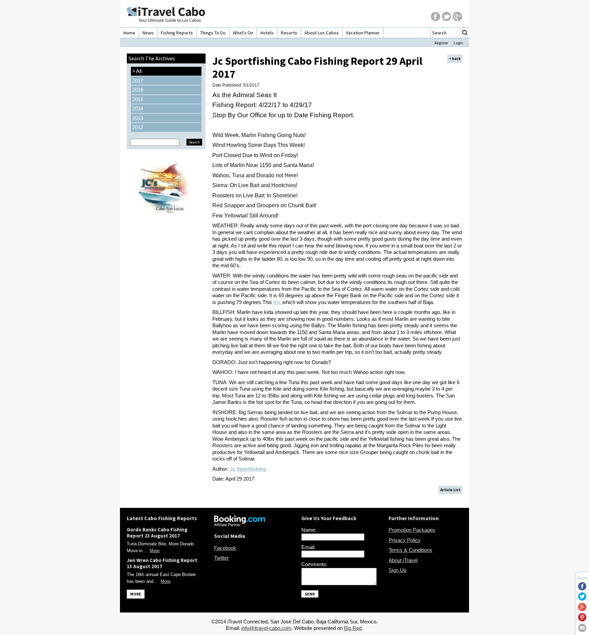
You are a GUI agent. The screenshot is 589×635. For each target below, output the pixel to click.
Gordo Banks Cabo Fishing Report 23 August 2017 (157, 532)
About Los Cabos (321, 33)
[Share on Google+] (582, 609)
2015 (137, 99)
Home (129, 33)
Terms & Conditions (410, 550)
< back (454, 58)
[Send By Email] (582, 630)
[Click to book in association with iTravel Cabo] (239, 524)
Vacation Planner (363, 33)
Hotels (267, 33)
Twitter (221, 558)
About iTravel (403, 560)
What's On (243, 33)
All (136, 71)
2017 (137, 81)
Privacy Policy (405, 540)
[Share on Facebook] (582, 588)
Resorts (289, 33)
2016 (137, 90)
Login (458, 42)
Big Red (353, 628)
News (148, 33)
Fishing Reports (177, 33)
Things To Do (213, 33)
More (155, 550)
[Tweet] (582, 599)
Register (441, 42)
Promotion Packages (412, 530)
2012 (137, 127)
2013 (137, 118)
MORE (135, 593)
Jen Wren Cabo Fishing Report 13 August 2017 (162, 563)
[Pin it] (582, 619)
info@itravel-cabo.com (266, 628)
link (277, 302)
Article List (450, 489)
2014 (137, 108)
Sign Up (397, 570)
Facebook (225, 548)
